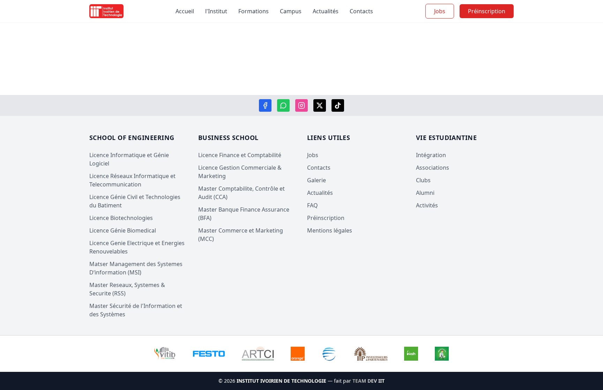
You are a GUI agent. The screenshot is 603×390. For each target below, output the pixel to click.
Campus (291, 11)
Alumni (425, 193)
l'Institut (216, 11)
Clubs (423, 180)
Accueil (185, 11)
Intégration (431, 155)
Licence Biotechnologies (121, 218)
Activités (427, 205)
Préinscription (325, 218)
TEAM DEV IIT (368, 380)
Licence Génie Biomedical (122, 230)
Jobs (439, 11)
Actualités (325, 11)
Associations (432, 167)
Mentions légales (329, 230)
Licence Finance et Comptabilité (239, 155)
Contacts (361, 11)
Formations (253, 11)
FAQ (312, 205)
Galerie (316, 180)
